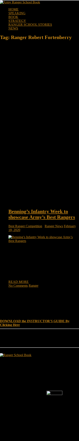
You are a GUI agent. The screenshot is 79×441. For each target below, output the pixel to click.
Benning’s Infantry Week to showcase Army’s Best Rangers (41, 214)
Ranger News (54, 226)
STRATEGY (17, 21)
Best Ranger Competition (25, 226)
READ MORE (18, 282)
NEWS (13, 28)
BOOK (13, 17)
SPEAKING (16, 13)
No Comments (18, 285)
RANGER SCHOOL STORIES (30, 24)
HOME (13, 9)
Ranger (33, 285)
